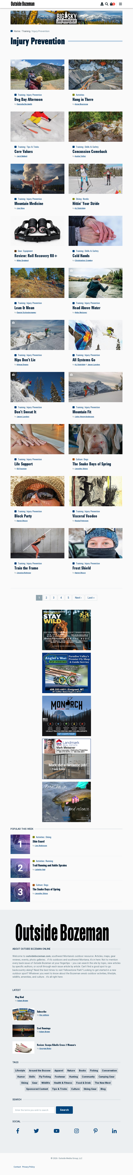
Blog (103, 1089)
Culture (79, 459)
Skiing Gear (90, 1089)
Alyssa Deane (22, 365)
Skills (32, 1076)
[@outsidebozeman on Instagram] (76, 1131)
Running (49, 861)
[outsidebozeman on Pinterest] (95, 1131)
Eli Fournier (22, 469)
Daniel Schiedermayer (26, 312)
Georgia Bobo (45, 1048)
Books (82, 1070)
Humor (21, 1076)
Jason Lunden (94, 365)
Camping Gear (107, 1076)
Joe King (20, 208)
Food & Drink (83, 1083)
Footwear (60, 1076)
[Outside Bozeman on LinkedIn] (114, 1131)
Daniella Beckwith (24, 104)
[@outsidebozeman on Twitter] (36, 1131)
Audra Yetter (80, 156)
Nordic (86, 199)
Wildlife (46, 1083)
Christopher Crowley (83, 260)
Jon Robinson (41, 846)
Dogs (86, 459)
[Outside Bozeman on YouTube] (57, 1131)
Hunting (73, 1076)
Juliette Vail (40, 870)
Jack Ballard (22, 156)
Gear (20, 251)
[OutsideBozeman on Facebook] (17, 1131)
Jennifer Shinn (81, 469)
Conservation (109, 1070)
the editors (44, 1015)
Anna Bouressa (81, 104)
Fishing (94, 1070)
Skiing (79, 199)
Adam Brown (23, 1001)
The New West (103, 1083)
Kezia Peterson (81, 521)
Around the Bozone (39, 1070)
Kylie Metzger (81, 312)
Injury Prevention (34, 95)
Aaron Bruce (22, 521)
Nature (71, 1070)
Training (26, 31)
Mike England (23, 260)
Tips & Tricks (33, 147)
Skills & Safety (92, 147)
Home (17, 31)
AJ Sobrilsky (80, 208)
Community (88, 1076)
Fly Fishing (45, 1076)
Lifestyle (20, 1070)
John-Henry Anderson (84, 417)
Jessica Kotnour (24, 573)
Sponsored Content (37, 1089)
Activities (80, 95)
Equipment (28, 251)
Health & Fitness (63, 1083)
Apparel (58, 1070)
